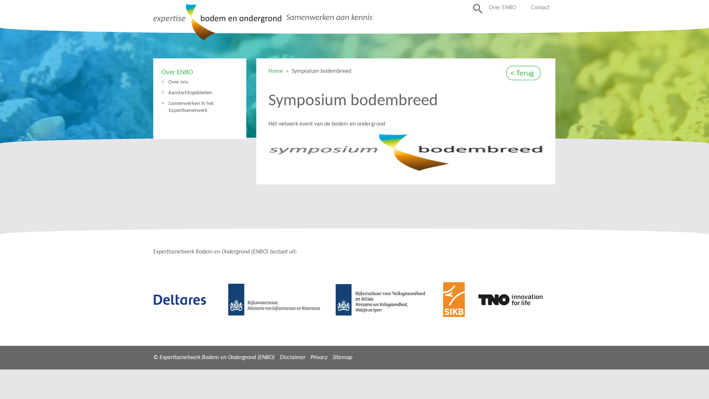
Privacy (319, 358)
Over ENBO (502, 8)
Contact (540, 8)
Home (275, 71)
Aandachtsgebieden (190, 93)
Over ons (178, 82)
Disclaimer (292, 358)
